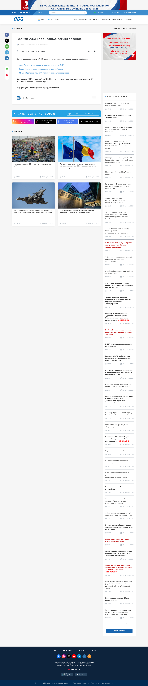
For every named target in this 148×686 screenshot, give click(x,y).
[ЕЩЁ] (134, 20)
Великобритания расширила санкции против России (41, 69)
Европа (132, 28)
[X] (18, 13)
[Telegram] (24, 13)
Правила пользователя (81, 683)
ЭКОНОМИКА (118, 20)
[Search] (84, 13)
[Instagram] (15, 13)
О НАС (54, 651)
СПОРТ (129, 20)
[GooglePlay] (67, 675)
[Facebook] (12, 13)
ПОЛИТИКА (94, 20)
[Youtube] (21, 13)
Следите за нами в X (91, 121)
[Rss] (29, 13)
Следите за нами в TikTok (47, 121)
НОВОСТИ (105, 20)
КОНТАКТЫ (67, 651)
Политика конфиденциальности (102, 683)
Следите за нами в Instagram (24, 121)
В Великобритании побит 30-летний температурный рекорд (44, 73)
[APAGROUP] (74, 669)
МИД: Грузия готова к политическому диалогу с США (41, 65)
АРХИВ (81, 651)
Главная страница (120, 28)
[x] (69, 656)
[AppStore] (81, 675)
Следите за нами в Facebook (69, 121)
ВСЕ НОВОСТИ (80, 20)
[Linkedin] (27, 13)
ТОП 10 (93, 651)
